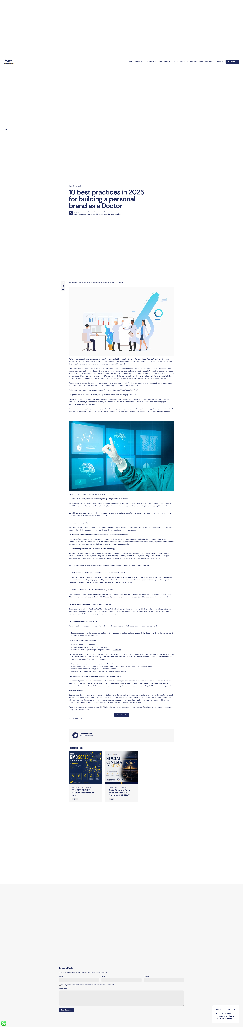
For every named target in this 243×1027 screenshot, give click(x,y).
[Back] (6, 129)
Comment (63, 988)
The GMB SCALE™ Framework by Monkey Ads (83, 793)
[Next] (234, 1009)
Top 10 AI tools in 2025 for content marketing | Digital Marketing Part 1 (225, 1016)
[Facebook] (63, 282)
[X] (63, 286)
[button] (121, 321)
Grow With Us (121, 715)
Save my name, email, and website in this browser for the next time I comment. (87, 985)
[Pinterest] (63, 289)
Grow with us (232, 61)
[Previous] (229, 1009)
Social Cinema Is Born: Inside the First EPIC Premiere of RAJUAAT (119, 793)
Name (61, 976)
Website (146, 976)
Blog (70, 186)
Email (103, 976)
